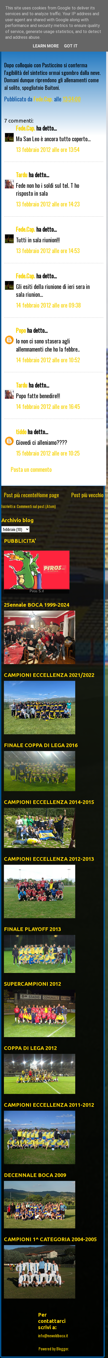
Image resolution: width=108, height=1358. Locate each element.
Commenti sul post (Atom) (36, 506)
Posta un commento (31, 469)
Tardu (22, 174)
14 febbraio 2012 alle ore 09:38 (48, 305)
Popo (21, 330)
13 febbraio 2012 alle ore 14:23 (48, 204)
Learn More (46, 45)
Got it (71, 45)
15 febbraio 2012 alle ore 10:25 (48, 453)
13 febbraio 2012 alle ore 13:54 (48, 149)
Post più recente (20, 495)
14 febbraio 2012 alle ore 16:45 (48, 406)
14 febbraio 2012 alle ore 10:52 (48, 359)
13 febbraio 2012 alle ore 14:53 (48, 250)
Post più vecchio (87, 495)
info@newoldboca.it (53, 1335)
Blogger (62, 1348)
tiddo (21, 431)
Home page (48, 495)
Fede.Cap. (25, 128)
